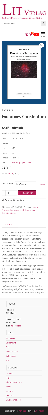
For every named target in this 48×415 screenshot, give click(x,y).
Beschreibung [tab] (10, 224)
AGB (7, 360)
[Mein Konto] (26, 34)
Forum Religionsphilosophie (21, 162)
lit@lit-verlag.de (16, 325)
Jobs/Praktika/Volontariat (14, 382)
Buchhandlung (11, 342)
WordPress (22, 410)
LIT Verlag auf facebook (13, 399)
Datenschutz (10, 395)
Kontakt (8, 386)
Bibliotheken (10, 338)
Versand (10, 173)
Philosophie (6, 210)
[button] (41, 45)
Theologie (28, 210)
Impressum (9, 391)
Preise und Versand (12, 351)
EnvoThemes (39, 410)
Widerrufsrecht (11, 356)
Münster (35, 207)
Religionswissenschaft (17, 210)
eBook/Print (8, 183)
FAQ (7, 347)
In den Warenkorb (27, 192)
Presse (8, 377)
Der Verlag (9, 373)
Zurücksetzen (41, 184)
